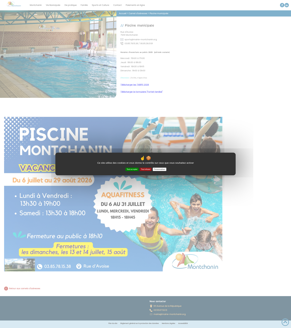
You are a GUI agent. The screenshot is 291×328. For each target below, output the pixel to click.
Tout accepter (132, 169)
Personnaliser (159, 169)
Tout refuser (145, 169)
